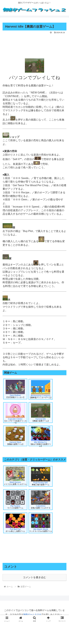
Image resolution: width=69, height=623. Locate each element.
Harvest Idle (40, 420)
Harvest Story (15, 443)
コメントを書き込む (34, 577)
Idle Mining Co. (40, 443)
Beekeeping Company (40, 397)
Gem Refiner (15, 396)
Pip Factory (15, 507)
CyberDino (40, 507)
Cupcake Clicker (15, 420)
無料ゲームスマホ (32, 614)
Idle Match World (40, 530)
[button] (62, 470)
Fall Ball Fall (15, 530)
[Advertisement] (34, 44)
